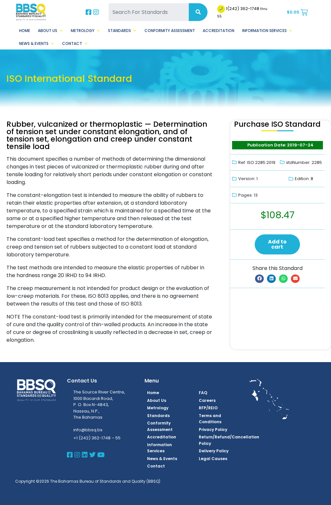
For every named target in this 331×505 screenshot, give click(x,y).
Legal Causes (213, 458)
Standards (119, 30)
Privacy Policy (213, 429)
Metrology (82, 30)
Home (24, 30)
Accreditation (218, 30)
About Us (47, 30)
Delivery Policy (214, 451)
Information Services (264, 30)
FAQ (203, 392)
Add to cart (277, 244)
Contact (72, 43)
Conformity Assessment (169, 30)
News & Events (33, 43)
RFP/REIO (208, 408)
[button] (259, 278)
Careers (207, 400)
